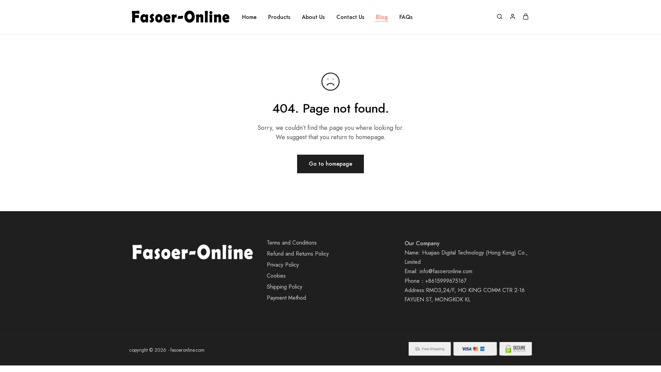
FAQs (405, 17)
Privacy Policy (283, 265)
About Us (313, 17)
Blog (382, 17)
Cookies (276, 276)
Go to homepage (330, 164)
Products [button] (279, 17)
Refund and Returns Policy (298, 254)
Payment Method (286, 298)
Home (249, 17)
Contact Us (350, 17)
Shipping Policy (284, 287)
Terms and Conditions (292, 243)
